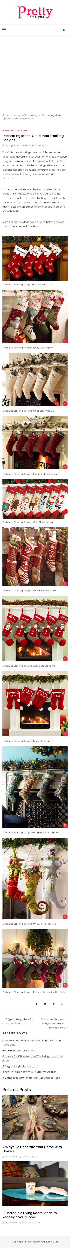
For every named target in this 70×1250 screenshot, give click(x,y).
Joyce (11, 145)
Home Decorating (14, 130)
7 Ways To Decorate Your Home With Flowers (32, 1149)
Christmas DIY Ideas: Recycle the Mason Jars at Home (53, 1023)
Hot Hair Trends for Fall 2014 (18, 1050)
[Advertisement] (35, 73)
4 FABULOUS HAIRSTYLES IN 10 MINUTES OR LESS (29, 1072)
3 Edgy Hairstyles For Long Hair (20, 1066)
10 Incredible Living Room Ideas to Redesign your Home (29, 1215)
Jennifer (12, 1156)
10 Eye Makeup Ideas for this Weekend (19, 1021)
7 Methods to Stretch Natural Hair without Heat (31, 1078)
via (50, 284)
